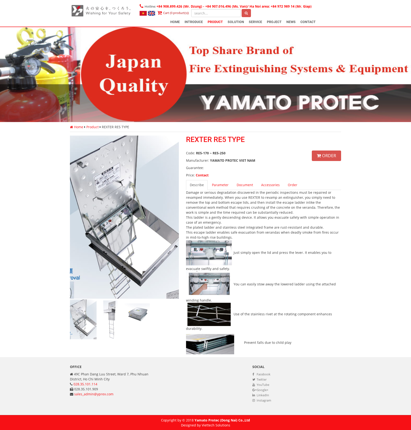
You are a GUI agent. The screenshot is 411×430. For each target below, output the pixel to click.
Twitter (261, 379)
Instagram (263, 400)
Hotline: (228, 6)
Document (245, 185)
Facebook (263, 374)
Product (215, 22)
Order (328, 155)
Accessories (270, 185)
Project (274, 22)
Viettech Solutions (216, 425)
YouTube (262, 385)
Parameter (220, 185)
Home (175, 22)
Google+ (262, 390)
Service (255, 22)
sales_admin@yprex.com (93, 394)
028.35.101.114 (85, 384)
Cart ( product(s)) (176, 13)
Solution (236, 22)
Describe (197, 185)
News (291, 22)
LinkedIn (262, 395)
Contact (308, 22)
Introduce (194, 22)
